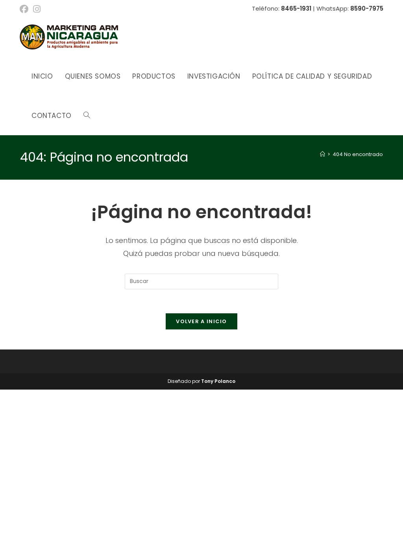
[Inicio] (322, 154)
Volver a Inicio (201, 321)
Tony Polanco (218, 381)
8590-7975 (366, 8)
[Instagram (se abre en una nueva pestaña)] (37, 9)
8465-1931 (296, 8)
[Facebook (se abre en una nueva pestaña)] (25, 9)
